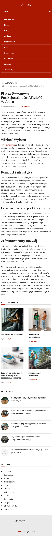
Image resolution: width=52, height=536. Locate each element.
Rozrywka (8, 58)
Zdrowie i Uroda (11, 64)
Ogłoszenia (9, 53)
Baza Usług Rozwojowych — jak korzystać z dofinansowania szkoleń (29, 412)
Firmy (6, 30)
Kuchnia (7, 36)
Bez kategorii (9, 475)
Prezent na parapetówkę (35, 336)
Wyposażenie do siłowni (12, 335)
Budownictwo (9, 482)
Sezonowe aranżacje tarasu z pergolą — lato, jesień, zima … (29, 451)
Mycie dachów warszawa (35, 374)
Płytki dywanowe (8, 145)
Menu (6, 11)
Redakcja (7, 339)
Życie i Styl (8, 69)
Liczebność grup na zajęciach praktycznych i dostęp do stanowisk (29, 425)
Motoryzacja (9, 41)
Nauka (6, 47)
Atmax (26, 4)
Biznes (7, 25)
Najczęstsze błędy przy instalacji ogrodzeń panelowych (28, 399)
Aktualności (9, 19)
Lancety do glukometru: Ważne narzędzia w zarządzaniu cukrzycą (12, 375)
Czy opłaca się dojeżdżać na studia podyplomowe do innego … (25, 438)
